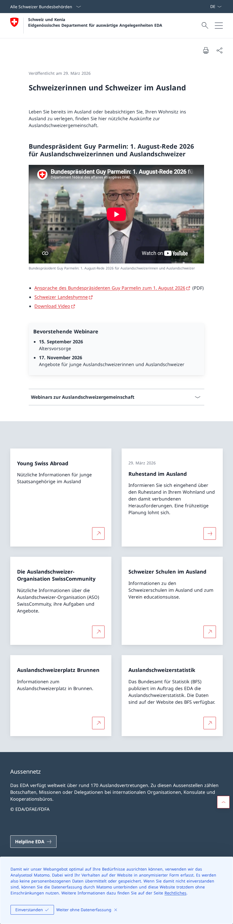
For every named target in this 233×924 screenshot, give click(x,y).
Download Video (52, 306)
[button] (223, 802)
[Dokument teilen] (219, 50)
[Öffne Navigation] (218, 26)
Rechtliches (175, 893)
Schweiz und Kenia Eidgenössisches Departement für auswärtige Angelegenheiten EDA (95, 22)
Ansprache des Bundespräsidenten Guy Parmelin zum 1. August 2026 (109, 288)
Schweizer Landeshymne (61, 297)
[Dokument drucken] (206, 50)
